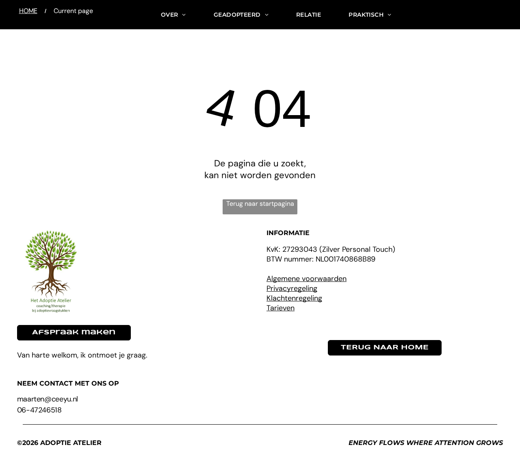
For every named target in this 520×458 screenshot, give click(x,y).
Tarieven (280, 308)
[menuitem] (173, 15)
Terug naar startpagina (260, 203)
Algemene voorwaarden (306, 279)
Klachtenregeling (294, 298)
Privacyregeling (291, 288)
